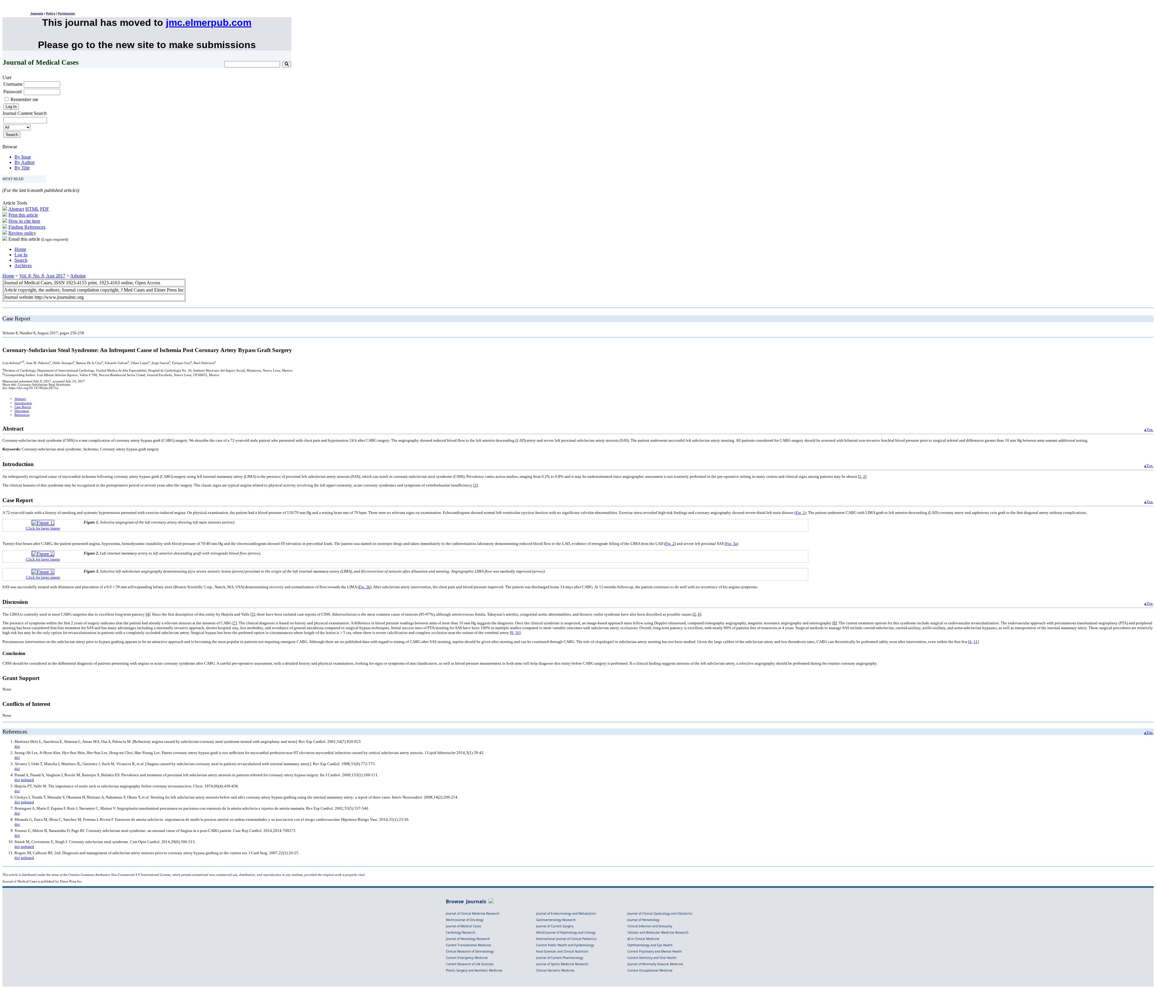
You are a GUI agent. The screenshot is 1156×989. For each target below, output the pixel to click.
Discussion (21, 411)
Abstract (16, 209)
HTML (32, 209)
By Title (22, 167)
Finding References (26, 227)
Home (20, 249)
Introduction (23, 403)
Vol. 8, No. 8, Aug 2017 (42, 275)
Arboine (78, 275)
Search (20, 260)
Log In (20, 254)
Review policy (22, 233)
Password (12, 91)
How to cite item (24, 221)
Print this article (23, 215)
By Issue (22, 156)
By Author (24, 162)
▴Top (1149, 429)
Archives (23, 265)
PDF (44, 209)
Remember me (24, 99)
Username (13, 84)
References (22, 414)
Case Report (22, 407)
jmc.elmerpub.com (208, 22)
